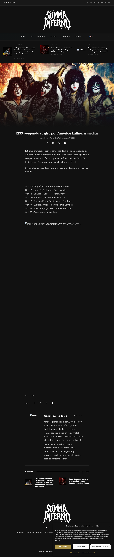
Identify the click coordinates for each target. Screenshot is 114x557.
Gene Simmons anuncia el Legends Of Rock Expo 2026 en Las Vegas (61, 50)
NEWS (23, 37)
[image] (7, 51)
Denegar (80, 547)
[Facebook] (84, 2)
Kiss (34, 395)
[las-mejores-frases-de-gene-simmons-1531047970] (44, 49)
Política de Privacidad (88, 553)
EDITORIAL (78, 37)
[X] (87, 2)
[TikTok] (98, 2)
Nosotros (20, 532)
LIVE (31, 37)
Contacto (30, 532)
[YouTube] (95, 2)
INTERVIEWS (41, 37)
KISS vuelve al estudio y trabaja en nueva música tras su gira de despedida (98, 50)
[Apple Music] (105, 2)
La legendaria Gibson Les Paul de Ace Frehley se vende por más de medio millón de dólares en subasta (24, 52)
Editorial (39, 532)
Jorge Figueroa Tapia (55, 415)
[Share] (47, 143)
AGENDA (65, 37)
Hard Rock (19, 45)
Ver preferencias (100, 547)
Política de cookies (75, 553)
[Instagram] (91, 2)
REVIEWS (53, 37)
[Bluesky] (102, 2)
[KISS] (81, 50)
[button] (109, 526)
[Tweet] (53, 143)
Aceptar (63, 547)
